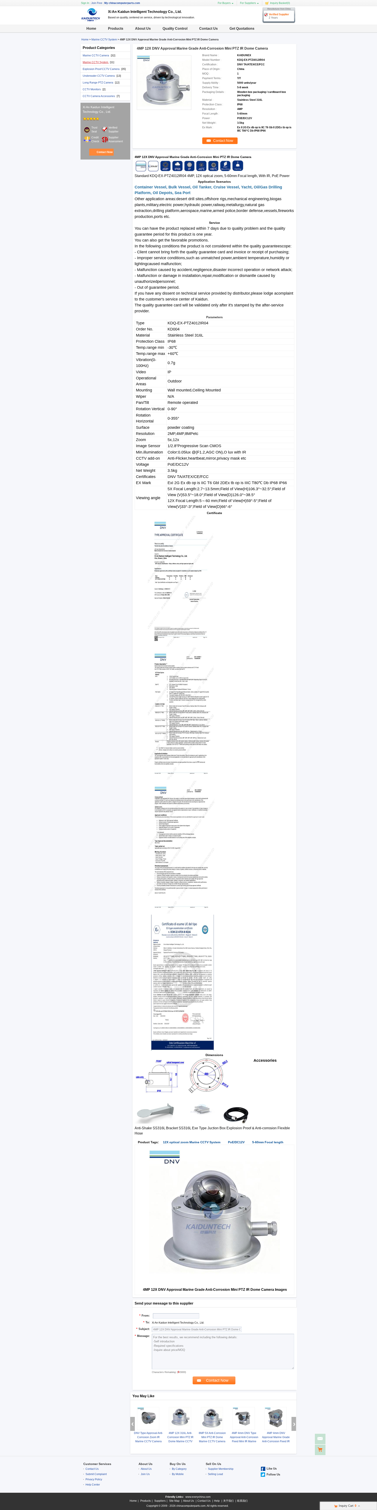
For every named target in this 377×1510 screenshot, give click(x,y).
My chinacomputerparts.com (122, 3)
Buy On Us (178, 1464)
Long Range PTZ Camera (98, 82)
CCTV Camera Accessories (99, 96)
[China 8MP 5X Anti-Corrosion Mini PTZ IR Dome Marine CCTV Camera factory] (212, 1418)
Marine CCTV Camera (96, 55)
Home (91, 28)
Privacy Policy (94, 1479)
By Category (179, 1468)
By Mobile (178, 1474)
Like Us (272, 1468)
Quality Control (175, 28)
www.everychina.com (198, 1496)
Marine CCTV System (104, 39)
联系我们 (242, 1500)
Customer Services (97, 1464)
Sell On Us (213, 1464)
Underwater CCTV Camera (99, 75)
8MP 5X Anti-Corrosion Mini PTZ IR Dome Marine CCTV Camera (212, 1437)
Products (115, 28)
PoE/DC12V (236, 1142)
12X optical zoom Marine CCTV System (191, 1142)
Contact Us (208, 28)
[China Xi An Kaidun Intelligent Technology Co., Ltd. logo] (92, 21)
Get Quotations (242, 28)
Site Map (174, 1500)
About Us (143, 28)
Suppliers (160, 1500)
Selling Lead (215, 1474)
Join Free (96, 3)
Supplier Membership (220, 1468)
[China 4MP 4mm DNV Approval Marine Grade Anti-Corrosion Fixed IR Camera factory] (275, 1418)
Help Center (93, 1484)
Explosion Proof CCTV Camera (101, 69)
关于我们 (228, 1500)
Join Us (145, 1474)
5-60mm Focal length (267, 1142)
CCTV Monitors (92, 89)
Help (217, 1500)
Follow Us (273, 1474)
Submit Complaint (96, 1474)
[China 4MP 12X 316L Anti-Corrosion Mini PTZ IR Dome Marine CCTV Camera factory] (180, 1418)
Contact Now (105, 152)
